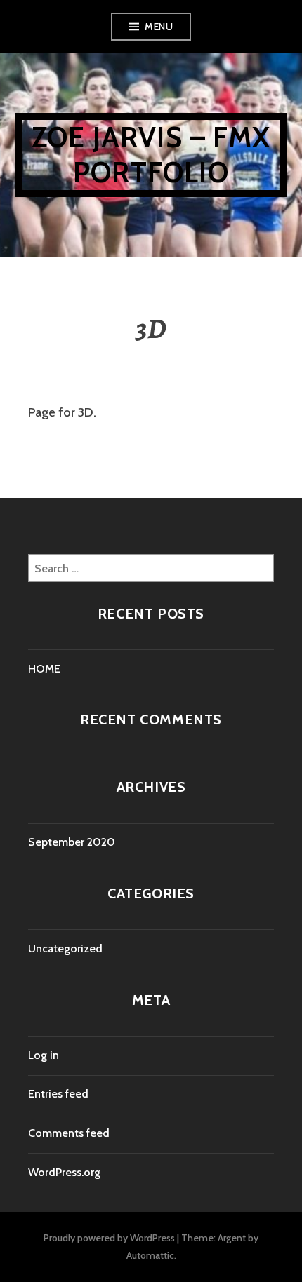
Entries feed (58, 1093)
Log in (43, 1055)
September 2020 (71, 842)
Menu (159, 26)
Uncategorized (65, 948)
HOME (44, 668)
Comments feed (69, 1133)
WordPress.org (64, 1172)
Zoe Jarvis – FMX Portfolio (151, 154)
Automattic (150, 1255)
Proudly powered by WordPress (109, 1238)
